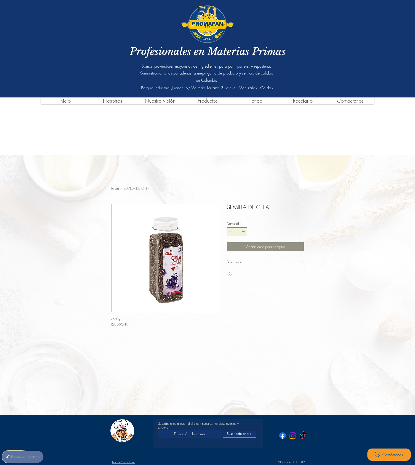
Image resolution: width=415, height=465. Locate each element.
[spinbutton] (237, 231)
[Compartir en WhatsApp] (229, 274)
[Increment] (243, 231)
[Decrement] (230, 231)
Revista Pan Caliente (123, 462)
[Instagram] (292, 435)
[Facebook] (282, 435)
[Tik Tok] (302, 435)
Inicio (115, 188)
